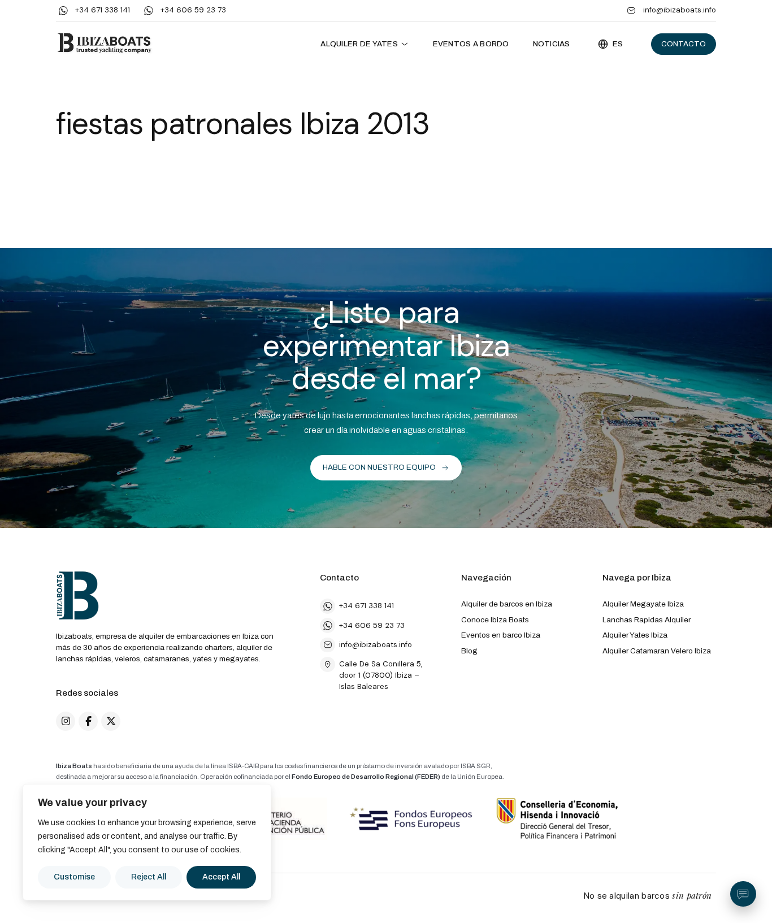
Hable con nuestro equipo (379, 467)
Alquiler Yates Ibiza (634, 635)
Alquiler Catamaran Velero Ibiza (656, 651)
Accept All (221, 877)
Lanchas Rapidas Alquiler (646, 620)
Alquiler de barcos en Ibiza (506, 604)
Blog (469, 651)
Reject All (148, 877)
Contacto (683, 44)
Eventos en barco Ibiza (500, 635)
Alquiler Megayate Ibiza (643, 604)
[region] (147, 842)
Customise (74, 877)
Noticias (551, 44)
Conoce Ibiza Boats (495, 620)
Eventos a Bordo (471, 44)
